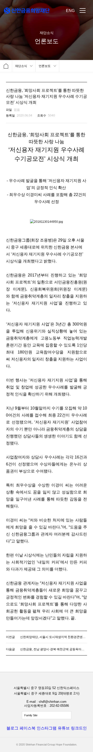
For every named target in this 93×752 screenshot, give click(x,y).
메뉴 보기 (83, 11)
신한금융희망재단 (27, 11)
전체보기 (46, 715)
